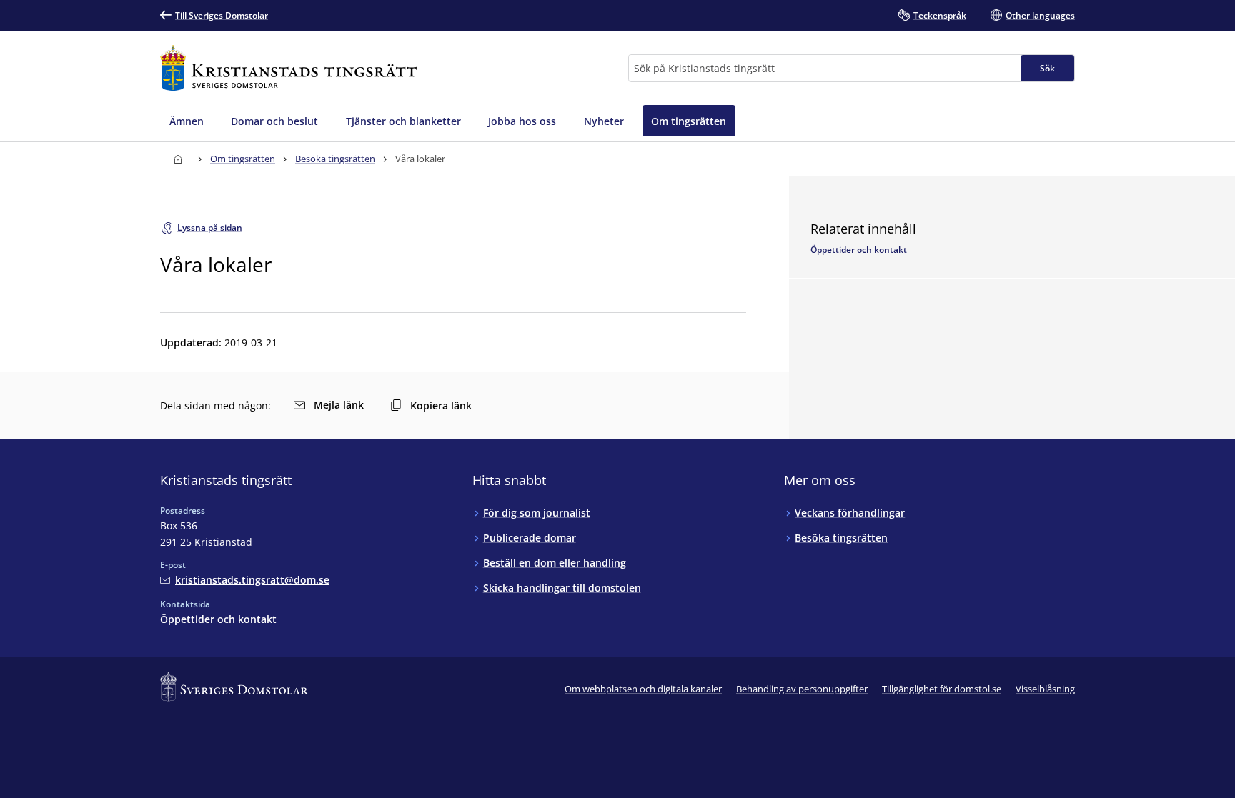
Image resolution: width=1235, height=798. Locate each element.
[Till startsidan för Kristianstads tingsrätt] (288, 68)
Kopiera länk (441, 405)
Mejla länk (339, 405)
